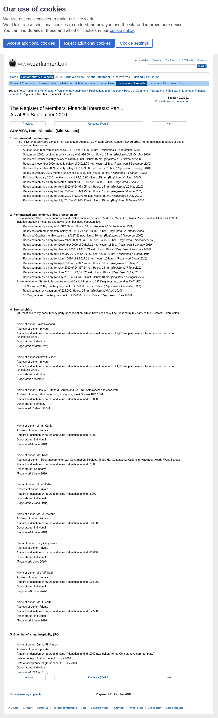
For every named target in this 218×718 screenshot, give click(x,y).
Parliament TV (157, 83)
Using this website (100, 708)
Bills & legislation (85, 83)
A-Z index (14, 708)
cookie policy (122, 30)
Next (169, 123)
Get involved (121, 76)
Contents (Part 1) (98, 123)
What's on (66, 83)
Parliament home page (39, 90)
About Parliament (98, 76)
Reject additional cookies (87, 43)
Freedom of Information (65, 708)
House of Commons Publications (144, 90)
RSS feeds (187, 60)
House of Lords (47, 83)
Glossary (28, 708)
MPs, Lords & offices (70, 76)
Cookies (156, 60)
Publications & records (131, 83)
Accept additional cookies (31, 43)
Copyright (119, 708)
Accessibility (141, 60)
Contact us (203, 60)
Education (152, 76)
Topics (183, 83)
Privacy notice (136, 708)
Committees (106, 83)
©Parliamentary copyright (26, 694)
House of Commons (22, 83)
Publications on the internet (172, 101)
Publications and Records (105, 90)
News (172, 83)
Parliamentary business (37, 76)
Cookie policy (155, 708)
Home (14, 76)
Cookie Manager (174, 708)
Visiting (138, 76)
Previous (28, 123)
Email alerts (171, 60)
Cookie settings (134, 43)
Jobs (83, 708)
